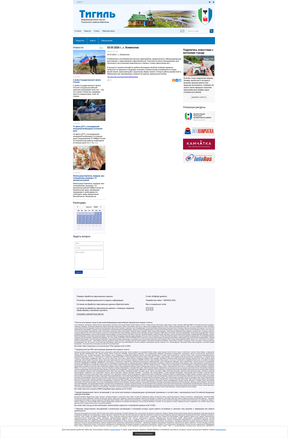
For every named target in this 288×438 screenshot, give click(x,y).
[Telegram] (180, 80)
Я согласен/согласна (144, 434)
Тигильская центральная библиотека (122, 77)
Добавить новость (199, 97)
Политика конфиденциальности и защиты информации (100, 300)
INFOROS (167, 300)
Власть (93, 41)
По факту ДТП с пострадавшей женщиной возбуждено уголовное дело (87, 128)
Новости (87, 31)
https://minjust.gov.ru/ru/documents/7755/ (98, 346)
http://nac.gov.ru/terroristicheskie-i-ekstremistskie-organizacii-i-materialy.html (110, 405)
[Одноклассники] (173, 80)
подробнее (115, 430)
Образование (106, 41)
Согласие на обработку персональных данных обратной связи (103, 304)
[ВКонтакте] (176, 80)
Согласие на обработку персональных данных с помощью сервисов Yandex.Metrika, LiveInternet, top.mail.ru (105, 309)
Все (101, 47)
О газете (78, 31)
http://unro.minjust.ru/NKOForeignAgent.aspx (98, 389)
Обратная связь (108, 31)
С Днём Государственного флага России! (87, 81)
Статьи (96, 31)
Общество (80, 41)
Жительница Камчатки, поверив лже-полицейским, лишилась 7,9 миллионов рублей (89, 178)
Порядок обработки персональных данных (95, 296)
